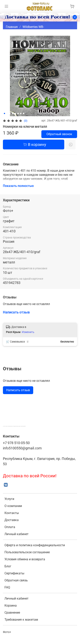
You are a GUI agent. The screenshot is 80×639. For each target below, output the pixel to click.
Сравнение (12, 612)
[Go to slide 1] (4, 113)
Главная (12, 27)
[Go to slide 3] (9, 113)
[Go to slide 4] (12, 113)
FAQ (7, 587)
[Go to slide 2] (7, 113)
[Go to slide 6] (18, 113)
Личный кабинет (16, 534)
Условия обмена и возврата (24, 559)
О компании (13, 506)
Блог (7, 566)
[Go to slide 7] (20, 113)
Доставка (11, 520)
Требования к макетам (21, 619)
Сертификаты (14, 573)
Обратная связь (16, 580)
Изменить (28, 332)
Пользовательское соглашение (27, 552)
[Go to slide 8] (23, 113)
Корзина (10, 605)
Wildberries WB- (33, 27)
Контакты (11, 513)
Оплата (9, 527)
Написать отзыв (18, 390)
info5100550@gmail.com (22, 448)
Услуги (9, 499)
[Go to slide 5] (15, 113)
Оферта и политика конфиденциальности (34, 545)
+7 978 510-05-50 (16, 443)
